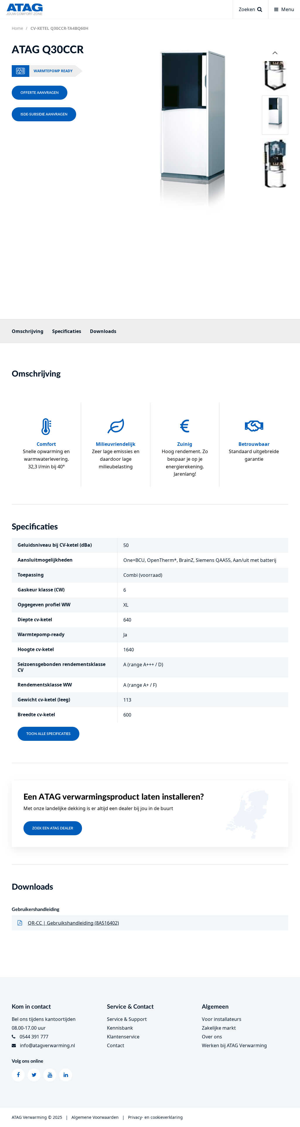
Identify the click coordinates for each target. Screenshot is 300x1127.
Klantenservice (123, 1036)
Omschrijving (27, 331)
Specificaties (66, 331)
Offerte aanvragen (40, 92)
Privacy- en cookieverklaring (155, 1117)
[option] (192, 136)
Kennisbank (120, 1028)
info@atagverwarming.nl (47, 1045)
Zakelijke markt (219, 1028)
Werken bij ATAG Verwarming (234, 1045)
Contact (115, 1045)
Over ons (212, 1036)
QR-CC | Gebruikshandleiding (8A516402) (73, 923)
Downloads (103, 331)
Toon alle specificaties (48, 734)
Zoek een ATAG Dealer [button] (52, 828)
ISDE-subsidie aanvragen (44, 114)
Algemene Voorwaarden (95, 1117)
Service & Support (127, 1019)
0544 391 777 (34, 1036)
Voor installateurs (221, 1019)
